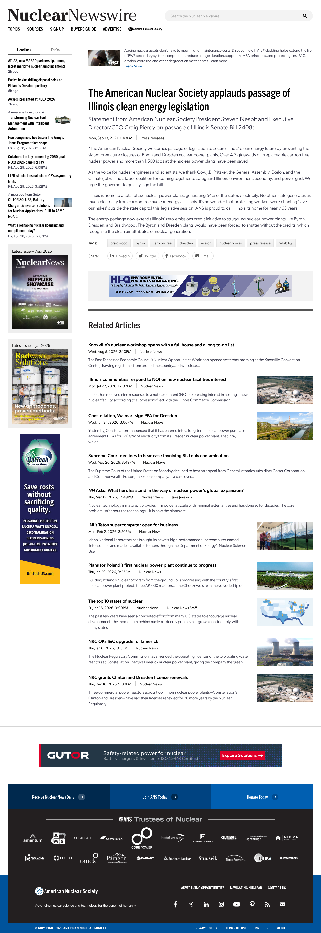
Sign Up (57, 29)
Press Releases (152, 137)
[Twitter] (191, 904)
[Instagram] (221, 904)
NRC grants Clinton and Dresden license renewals (138, 677)
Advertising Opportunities (202, 887)
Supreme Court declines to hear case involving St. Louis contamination (158, 455)
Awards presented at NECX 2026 (31, 98)
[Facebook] (175, 904)
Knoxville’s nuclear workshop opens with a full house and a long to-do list (161, 344)
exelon (206, 242)
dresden (186, 242)
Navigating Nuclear (246, 887)
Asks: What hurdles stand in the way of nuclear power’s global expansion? (166, 490)
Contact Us (277, 887)
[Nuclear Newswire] (267, 904)
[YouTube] (236, 904)
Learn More (133, 65)
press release (260, 242)
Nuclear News (151, 351)
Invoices (261, 928)
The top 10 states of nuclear (115, 601)
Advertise (112, 29)
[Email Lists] (282, 904)
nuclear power (230, 242)
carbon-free (162, 242)
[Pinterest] (252, 904)
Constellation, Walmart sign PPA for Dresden (132, 415)
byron (140, 242)
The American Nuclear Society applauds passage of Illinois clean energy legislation (189, 99)
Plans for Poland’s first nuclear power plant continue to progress (152, 565)
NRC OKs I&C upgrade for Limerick (123, 641)
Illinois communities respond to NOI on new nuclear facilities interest (157, 379)
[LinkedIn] (206, 904)
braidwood (119, 242)
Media (281, 928)
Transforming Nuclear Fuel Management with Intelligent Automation (28, 123)
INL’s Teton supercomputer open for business (133, 524)
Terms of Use (236, 928)
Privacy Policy (205, 928)
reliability (286, 242)
